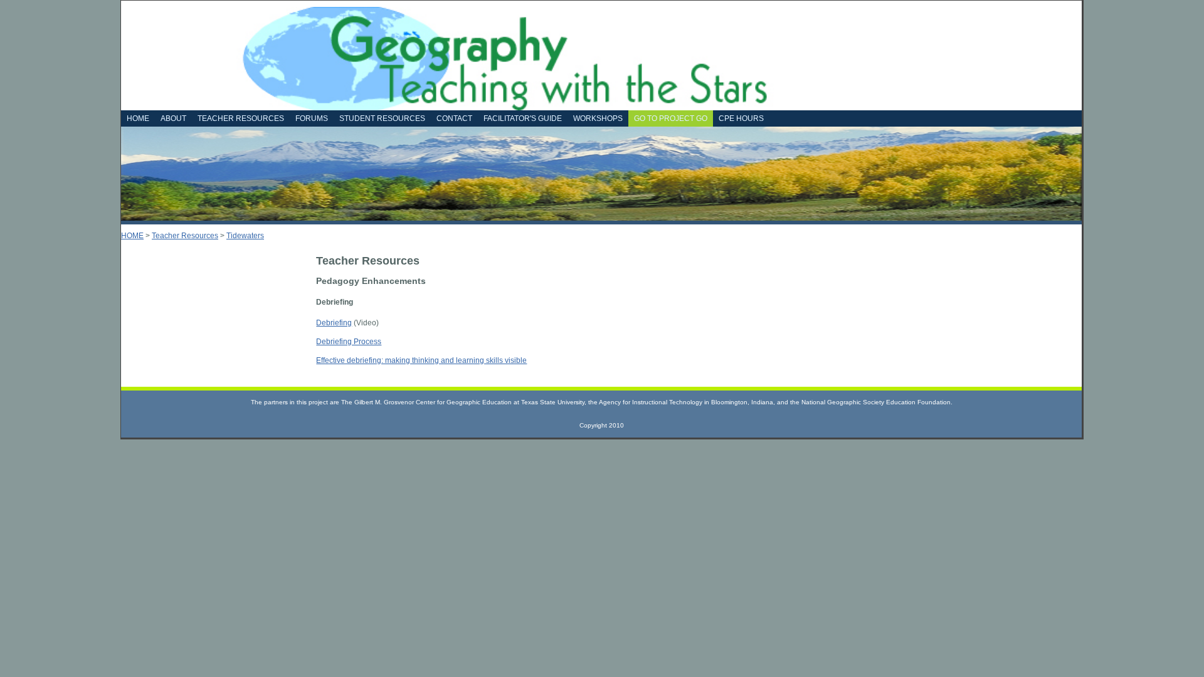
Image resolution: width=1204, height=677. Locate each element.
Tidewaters (245, 235)
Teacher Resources (185, 235)
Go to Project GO (670, 118)
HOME (132, 235)
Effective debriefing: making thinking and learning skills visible (421, 360)
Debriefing (334, 322)
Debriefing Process (348, 341)
